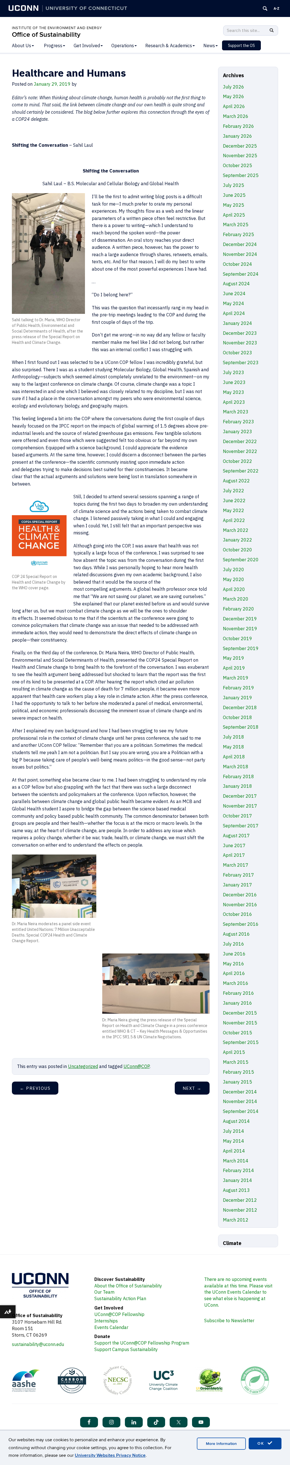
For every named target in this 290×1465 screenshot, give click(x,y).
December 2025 (240, 146)
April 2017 (234, 855)
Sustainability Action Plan (120, 1298)
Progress (53, 45)
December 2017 (240, 796)
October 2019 (237, 638)
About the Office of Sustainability (128, 1286)
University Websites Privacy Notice (110, 1455)
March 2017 (235, 865)
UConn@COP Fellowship (119, 1314)
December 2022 (240, 441)
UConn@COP (136, 1066)
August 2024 (236, 283)
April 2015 (234, 1052)
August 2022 (236, 481)
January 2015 (237, 1082)
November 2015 (240, 1023)
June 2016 (234, 954)
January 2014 (237, 1180)
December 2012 (240, 1200)
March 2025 (235, 224)
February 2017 (238, 875)
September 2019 (241, 648)
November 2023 (240, 343)
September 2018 (241, 727)
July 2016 (233, 944)
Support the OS (241, 45)
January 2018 (237, 786)
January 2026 (237, 136)
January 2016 (237, 1003)
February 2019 (238, 688)
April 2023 (234, 402)
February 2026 (238, 126)
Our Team (104, 1292)
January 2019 (237, 697)
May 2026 (233, 96)
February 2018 (238, 776)
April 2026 (234, 106)
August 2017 (236, 835)
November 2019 (240, 628)
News (209, 45)
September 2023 (241, 362)
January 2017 (237, 885)
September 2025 (241, 175)
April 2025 (234, 215)
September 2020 (241, 559)
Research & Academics (168, 45)
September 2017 (241, 825)
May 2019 (233, 658)
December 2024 (240, 244)
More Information (221, 1443)
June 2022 (234, 500)
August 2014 (236, 1121)
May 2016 (233, 963)
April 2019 (234, 668)
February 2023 (238, 421)
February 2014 (238, 1170)
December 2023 (240, 333)
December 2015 (240, 1013)
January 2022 (237, 540)
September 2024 (241, 274)
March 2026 (235, 116)
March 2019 (235, 678)
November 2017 (240, 806)
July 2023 (233, 372)
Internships (106, 1321)
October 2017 (237, 816)
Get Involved (87, 45)
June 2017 (234, 845)
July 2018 (233, 737)
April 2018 (234, 757)
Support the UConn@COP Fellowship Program (141, 1343)
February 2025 (238, 234)
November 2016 (240, 904)
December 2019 (240, 619)
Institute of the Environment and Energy (57, 28)
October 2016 (237, 914)
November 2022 (240, 451)
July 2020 (233, 569)
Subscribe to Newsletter (229, 1320)
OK (261, 1443)
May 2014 (233, 1141)
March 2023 (235, 412)
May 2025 (233, 205)
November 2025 (240, 155)
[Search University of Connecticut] (265, 8)
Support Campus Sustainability (126, 1349)
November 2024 (240, 254)
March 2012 (235, 1220)
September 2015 (241, 1042)
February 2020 (238, 609)
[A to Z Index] (276, 8)
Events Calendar (111, 1327)
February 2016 (238, 993)
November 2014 (240, 1101)
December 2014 (240, 1092)
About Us (21, 45)
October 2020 (237, 550)
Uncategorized (83, 1066)
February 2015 (238, 1072)
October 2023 (237, 352)
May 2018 (233, 747)
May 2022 (233, 510)
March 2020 (235, 599)
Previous (35, 1088)
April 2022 (234, 520)
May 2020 (233, 579)
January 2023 (237, 431)
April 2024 (234, 313)
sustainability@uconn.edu (38, 1344)
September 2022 (241, 471)
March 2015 (235, 1062)
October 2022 (237, 461)
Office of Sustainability (46, 35)
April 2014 (234, 1151)
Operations (122, 45)
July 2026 (233, 87)
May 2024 (233, 303)
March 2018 (235, 766)
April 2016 (234, 973)
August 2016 (236, 934)
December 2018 (240, 707)
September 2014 (241, 1111)
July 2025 (233, 185)
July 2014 (233, 1131)
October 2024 (237, 264)
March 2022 (235, 530)
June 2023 (234, 382)
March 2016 (235, 983)
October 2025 (237, 165)
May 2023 (233, 392)
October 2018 (237, 717)
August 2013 (236, 1190)
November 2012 (240, 1210)
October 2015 (237, 1032)
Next (192, 1088)
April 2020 (234, 589)
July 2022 (233, 490)
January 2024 (237, 323)
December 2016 (240, 894)
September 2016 (241, 924)
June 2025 (234, 195)
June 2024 (234, 293)
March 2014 (235, 1161)
